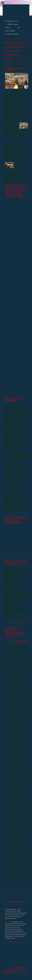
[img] (16, 12)
